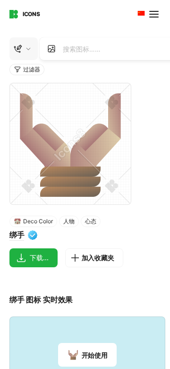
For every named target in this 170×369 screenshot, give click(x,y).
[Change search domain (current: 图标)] (23, 48)
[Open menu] (155, 14)
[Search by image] (51, 48)
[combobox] (140, 14)
